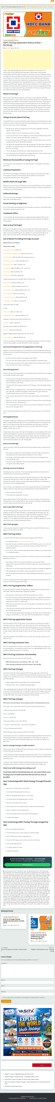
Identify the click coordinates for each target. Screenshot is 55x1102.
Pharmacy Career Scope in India (13, 1086)
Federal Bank (6, 272)
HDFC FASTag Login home (17, 890)
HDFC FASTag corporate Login (29, 884)
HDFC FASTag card (25, 883)
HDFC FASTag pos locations (40, 892)
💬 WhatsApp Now (27, 864)
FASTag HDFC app (21, 871)
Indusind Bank (7, 275)
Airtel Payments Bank (9, 250)
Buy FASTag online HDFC (11, 871)
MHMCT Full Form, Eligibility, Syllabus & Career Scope (19, 1074)
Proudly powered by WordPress (17, 1098)
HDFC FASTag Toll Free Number (24, 898)
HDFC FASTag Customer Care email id (15, 886)
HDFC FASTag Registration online (28, 896)
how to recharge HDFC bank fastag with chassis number (30, 902)
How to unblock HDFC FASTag (17, 904)
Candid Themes (42, 1098)
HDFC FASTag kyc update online (21, 889)
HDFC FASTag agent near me (26, 878)
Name (3, 980)
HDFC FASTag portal (28, 892)
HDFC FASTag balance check (36, 881)
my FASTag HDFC (29, 904)
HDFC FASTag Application (20, 880)
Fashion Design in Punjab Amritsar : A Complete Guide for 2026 (22, 1076)
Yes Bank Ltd (6, 323)
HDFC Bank (6, 312)
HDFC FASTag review (42, 896)
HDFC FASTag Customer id (30, 886)
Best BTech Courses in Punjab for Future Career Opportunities (22, 1079)
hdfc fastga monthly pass (24, 899)
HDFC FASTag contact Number (14, 884)
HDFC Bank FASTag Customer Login (29, 874)
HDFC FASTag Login (34, 889)
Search (42, 1065)
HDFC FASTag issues (8, 889)
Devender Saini (15, 48)
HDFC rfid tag (46, 899)
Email (3, 986)
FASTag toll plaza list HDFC (32, 871)
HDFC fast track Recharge (42, 877)
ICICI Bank (6, 330)
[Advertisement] (27, 59)
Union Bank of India (8, 301)
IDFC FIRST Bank (7, 257)
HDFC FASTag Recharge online (28, 895)
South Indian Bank (8, 337)
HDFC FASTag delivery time (27, 887)
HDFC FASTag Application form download (36, 880)
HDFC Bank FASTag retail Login (16, 877)
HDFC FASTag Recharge (30, 893)
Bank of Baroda (7, 286)
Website (3, 991)
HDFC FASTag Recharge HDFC (14, 895)
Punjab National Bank (9, 297)
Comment (4, 963)
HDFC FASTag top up (37, 898)
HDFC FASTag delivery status (13, 887)
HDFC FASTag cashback (36, 883)
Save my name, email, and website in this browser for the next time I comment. (24, 997)
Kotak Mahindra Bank (9, 315)
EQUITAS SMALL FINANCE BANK (12, 253)
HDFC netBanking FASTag (36, 899)
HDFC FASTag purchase (18, 893)
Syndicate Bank (7, 283)
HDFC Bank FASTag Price (26, 875)
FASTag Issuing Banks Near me (11, 40)
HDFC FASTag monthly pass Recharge (14, 892)
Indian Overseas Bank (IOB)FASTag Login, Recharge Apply (39, 936)
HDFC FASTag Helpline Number (41, 887)
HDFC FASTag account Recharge (10, 878)
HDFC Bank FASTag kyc (14, 875)
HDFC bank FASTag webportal (25, 541)
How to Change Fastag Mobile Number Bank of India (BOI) (13, 921)
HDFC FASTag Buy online (14, 883)
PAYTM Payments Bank (9, 261)
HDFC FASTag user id (12, 899)
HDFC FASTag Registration (14, 896)
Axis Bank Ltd (7, 268)
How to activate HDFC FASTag (10, 901)
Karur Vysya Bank (8, 293)
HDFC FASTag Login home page (31, 890)
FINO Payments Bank (9, 290)
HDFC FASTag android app (39, 878)
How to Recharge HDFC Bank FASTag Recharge (29, 901)
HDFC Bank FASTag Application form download (35, 872)
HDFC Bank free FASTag (30, 877)
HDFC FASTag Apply (24, 881)
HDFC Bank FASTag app (17, 872)
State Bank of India (8, 264)
